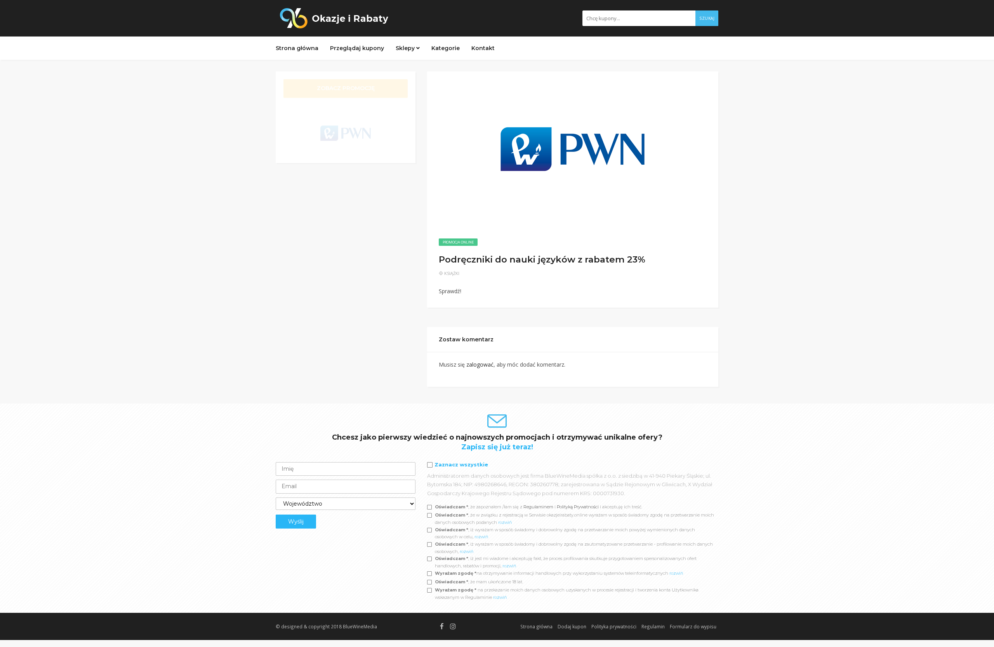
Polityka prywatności (613, 626)
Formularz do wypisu (693, 626)
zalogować (480, 364)
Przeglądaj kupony (357, 48)
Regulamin (653, 626)
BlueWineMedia (360, 626)
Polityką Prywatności (578, 507)
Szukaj (706, 18)
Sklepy (406, 48)
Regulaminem (538, 507)
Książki (451, 273)
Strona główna (297, 48)
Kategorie (445, 48)
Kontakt (483, 48)
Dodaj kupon (572, 626)
